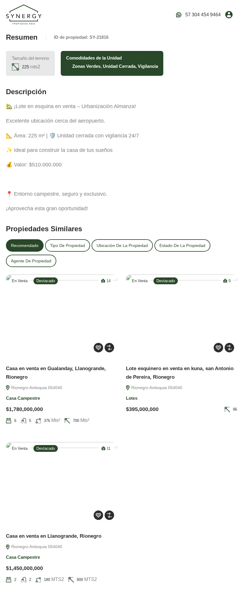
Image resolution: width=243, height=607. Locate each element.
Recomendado (25, 245)
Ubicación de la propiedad (122, 245)
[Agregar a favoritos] (98, 347)
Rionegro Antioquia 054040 (36, 387)
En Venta (20, 281)
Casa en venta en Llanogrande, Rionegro (53, 536)
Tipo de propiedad (67, 245)
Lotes (132, 398)
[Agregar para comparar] (109, 347)
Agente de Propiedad (31, 260)
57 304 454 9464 (203, 14)
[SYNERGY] (23, 14)
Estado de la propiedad (182, 245)
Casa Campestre (23, 398)
